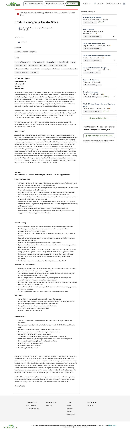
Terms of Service (112, 425)
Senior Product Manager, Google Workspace (97, 56)
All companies (71, 414)
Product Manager (88, 30)
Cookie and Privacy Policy (102, 142)
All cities (69, 411)
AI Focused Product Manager (92, 17)
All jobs (69, 406)
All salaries (70, 408)
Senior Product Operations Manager (94, 68)
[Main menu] (124, 3)
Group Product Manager (90, 92)
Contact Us (90, 406)
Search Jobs (73, 3)
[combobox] (33, 3)
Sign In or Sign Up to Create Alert (100, 136)
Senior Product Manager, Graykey (94, 44)
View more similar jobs (97, 118)
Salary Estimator (31, 406)
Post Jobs (100, 4)
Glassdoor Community (32, 408)
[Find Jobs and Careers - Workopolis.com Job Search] (13, 4)
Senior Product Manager (91, 80)
